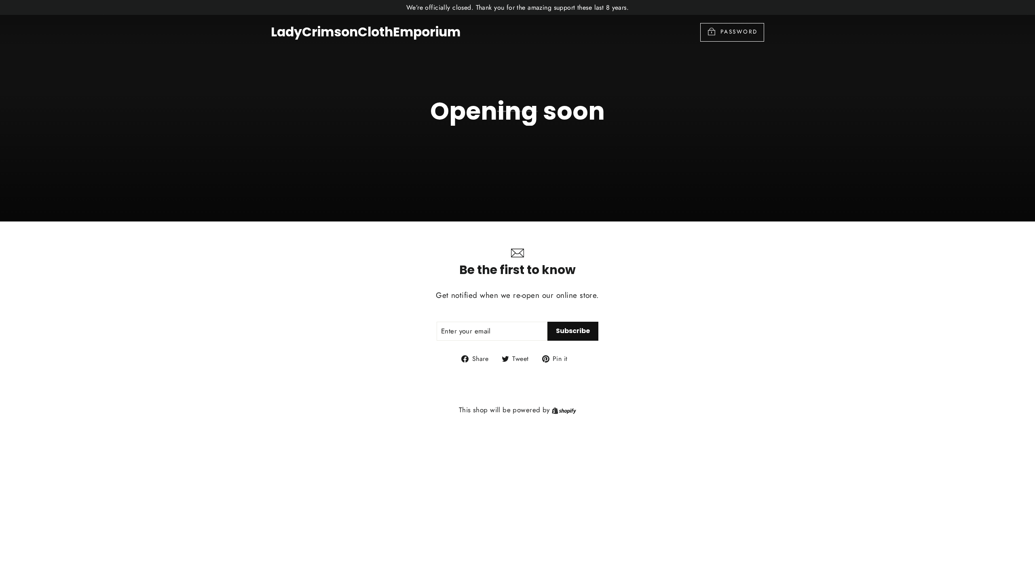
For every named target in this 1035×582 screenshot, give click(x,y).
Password (739, 31)
